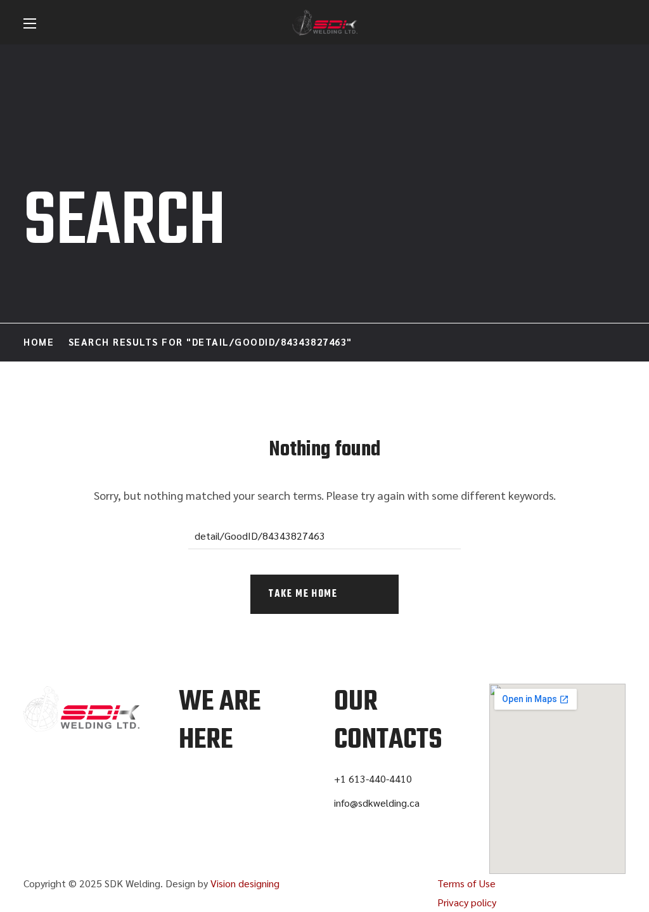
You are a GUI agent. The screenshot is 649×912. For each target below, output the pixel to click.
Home (38, 341)
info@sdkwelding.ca (377, 802)
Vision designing (245, 883)
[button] (620, 23)
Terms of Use (466, 883)
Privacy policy (466, 902)
